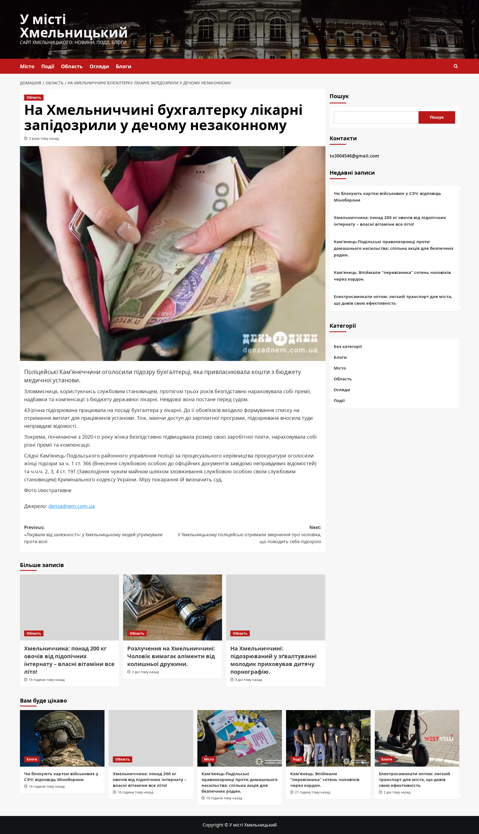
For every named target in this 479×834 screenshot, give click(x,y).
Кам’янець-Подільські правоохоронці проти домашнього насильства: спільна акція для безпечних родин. (393, 248)
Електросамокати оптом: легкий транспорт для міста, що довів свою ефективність (393, 300)
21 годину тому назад (312, 792)
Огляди (99, 66)
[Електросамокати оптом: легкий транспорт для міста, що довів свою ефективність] (417, 738)
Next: (249, 534)
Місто (27, 66)
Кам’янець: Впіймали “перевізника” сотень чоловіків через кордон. (392, 276)
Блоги (123, 66)
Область (72, 66)
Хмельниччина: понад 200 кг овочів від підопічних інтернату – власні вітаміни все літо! (69, 660)
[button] (455, 66)
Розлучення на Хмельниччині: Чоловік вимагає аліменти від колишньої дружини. (171, 656)
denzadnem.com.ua (72, 506)
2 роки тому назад (44, 138)
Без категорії (348, 346)
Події (47, 66)
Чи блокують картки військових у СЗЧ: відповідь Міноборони (387, 197)
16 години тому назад (47, 679)
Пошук (339, 96)
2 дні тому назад (145, 672)
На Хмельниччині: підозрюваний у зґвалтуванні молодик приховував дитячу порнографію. (273, 660)
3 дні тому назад (248, 679)
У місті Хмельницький (74, 25)
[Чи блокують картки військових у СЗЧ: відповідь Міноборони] (62, 738)
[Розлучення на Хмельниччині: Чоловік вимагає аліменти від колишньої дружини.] (172, 607)
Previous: (93, 534)
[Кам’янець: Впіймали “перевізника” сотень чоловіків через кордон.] (328, 738)
